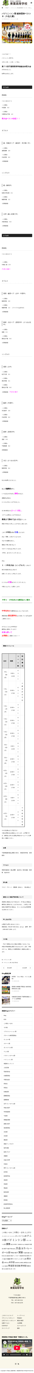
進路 (18, 1328)
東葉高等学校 (23, 1255)
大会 (13, 962)
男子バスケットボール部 (18, 1259)
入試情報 (19, 1323)
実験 (20, 1252)
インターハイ (5, 1236)
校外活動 (6, 1148)
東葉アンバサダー (9, 1144)
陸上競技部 (7, 1208)
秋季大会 (6, 1262)
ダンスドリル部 (8, 1047)
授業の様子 (7, 1124)
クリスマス (12, 1236)
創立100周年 (14, 1244)
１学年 (14, 1268)
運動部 (6, 1196)
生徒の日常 (7, 1160)
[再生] (4, 1355)
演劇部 (6, 1156)
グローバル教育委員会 (10, 1035)
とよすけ (28, 1232)
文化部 (6, 1136)
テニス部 (6, 1051)
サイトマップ (5, 1328)
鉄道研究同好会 (8, 1204)
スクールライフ (21, 1325)
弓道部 (6, 1116)
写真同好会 (7, 1071)
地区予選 (9, 1248)
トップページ (21, 1315)
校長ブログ (7, 1152)
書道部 (6, 1140)
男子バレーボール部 (9, 1168)
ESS (5, 1019)
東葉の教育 (20, 1320)
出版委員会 (7, 1075)
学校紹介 (19, 1318)
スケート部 (7, 1043)
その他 (6, 1027)
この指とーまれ (7, 1232)
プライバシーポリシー (8, 1318)
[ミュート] (27, 1355)
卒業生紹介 (7, 1079)
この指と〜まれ (8, 1023)
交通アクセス (5, 1323)
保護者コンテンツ (9, 1063)
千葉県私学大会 (20, 1244)
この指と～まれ (18, 1232)
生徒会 (6, 1164)
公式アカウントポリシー (9, 1320)
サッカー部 (7, 1039)
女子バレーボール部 (9, 1103)
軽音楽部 (6, 1192)
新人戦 (5, 1255)
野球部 (6, 1200)
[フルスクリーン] (30, 1355)
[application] (17, 1347)
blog (5, 1015)
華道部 (6, 1188)
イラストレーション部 (10, 1031)
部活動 (17, 1266)
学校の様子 (7, 1107)
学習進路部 (7, 1111)
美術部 (6, 1180)
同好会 (6, 1083)
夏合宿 (13, 1248)
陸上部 (10, 1269)
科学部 (6, 1172)
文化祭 (6, 1132)
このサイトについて (7, 1315)
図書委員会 (7, 1095)
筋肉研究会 (7, 1176)
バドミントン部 (14, 19)
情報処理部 (7, 1120)
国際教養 (6, 1099)
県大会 (16, 962)
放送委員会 (7, 1128)
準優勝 (8, 1259)
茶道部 (6, 1184)
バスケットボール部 (9, 1055)
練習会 (22, 1262)
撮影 (28, 1252)
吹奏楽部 (6, 1091)
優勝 (8, 1244)
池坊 (4, 1259)
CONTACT (5, 1325)
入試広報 (6, 1067)
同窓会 (6, 1087)
